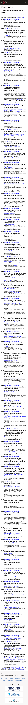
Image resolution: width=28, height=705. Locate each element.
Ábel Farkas (7, 303)
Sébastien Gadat (8, 474)
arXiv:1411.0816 (7, 40)
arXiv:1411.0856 (7, 231)
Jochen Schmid (8, 250)
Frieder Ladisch (13, 516)
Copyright (24, 678)
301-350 (5, 16)
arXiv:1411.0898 (7, 499)
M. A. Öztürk (13, 638)
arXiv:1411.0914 (7, 570)
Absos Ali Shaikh (8, 125)
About (2, 678)
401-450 (12, 16)
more (21, 17)
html (15, 19)
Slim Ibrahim (15, 594)
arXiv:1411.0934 (7, 635)
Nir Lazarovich (16, 533)
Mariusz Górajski (17, 406)
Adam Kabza (12, 542)
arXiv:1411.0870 (7, 331)
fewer (18, 17)
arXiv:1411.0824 (7, 52)
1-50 (12, 15)
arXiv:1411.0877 (7, 370)
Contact (11, 678)
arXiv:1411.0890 (7, 456)
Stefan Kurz (17, 92)
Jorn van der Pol (17, 648)
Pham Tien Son (20, 277)
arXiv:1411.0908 (7, 550)
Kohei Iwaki (7, 360)
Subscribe (17, 678)
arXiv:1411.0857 (7, 242)
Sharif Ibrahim (7, 416)
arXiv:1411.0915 (7, 581)
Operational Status (19, 680)
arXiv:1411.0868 (7, 317)
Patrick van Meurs (8, 336)
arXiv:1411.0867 (7, 298)
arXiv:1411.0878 (7, 385)
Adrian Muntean (17, 336)
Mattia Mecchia (15, 576)
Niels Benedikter (8, 134)
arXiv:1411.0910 (7, 559)
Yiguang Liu (7, 35)
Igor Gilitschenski (16, 183)
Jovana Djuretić (8, 200)
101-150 (15, 15)
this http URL (19, 99)
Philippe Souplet (8, 436)
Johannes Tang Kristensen (18, 378)
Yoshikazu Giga (8, 594)
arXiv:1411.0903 (7, 539)
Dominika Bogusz (8, 406)
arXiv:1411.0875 (7, 352)
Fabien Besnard (13, 391)
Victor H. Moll (19, 542)
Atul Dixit (6, 542)
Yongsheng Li (7, 463)
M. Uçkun (18, 638)
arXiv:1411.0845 (7, 141)
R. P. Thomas (17, 486)
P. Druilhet (12, 288)
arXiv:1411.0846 (7, 151)
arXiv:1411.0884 (7, 428)
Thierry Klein (16, 474)
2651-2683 (18, 16)
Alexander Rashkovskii (9, 213)
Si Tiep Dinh (7, 277)
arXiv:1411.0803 (7, 19)
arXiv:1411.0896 (7, 481)
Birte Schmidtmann (8, 321)
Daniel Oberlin (7, 586)
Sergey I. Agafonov (8, 346)
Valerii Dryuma (7, 629)
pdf (12, 19)
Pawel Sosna (14, 57)
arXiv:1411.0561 (12, 451)
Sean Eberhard (8, 167)
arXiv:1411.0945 (7, 653)
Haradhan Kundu (17, 125)
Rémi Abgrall (17, 321)
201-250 (22, 15)
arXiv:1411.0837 (7, 85)
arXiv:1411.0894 (7, 466)
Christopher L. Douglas (16, 657)
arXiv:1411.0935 (7, 641)
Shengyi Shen (22, 594)
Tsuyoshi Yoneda (8, 596)
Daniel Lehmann (17, 565)
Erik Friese (6, 516)
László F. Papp (16, 607)
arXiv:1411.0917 (7, 589)
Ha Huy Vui (13, 277)
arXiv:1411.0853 (7, 208)
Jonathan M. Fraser (15, 303)
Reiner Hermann (8, 70)
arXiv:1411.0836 (7, 62)
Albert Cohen (13, 109)
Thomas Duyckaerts (16, 157)
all (23, 17)
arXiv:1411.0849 (7, 177)
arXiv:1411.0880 (7, 400)
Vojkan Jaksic (16, 134)
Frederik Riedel (15, 48)
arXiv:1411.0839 (7, 104)
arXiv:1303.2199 (7, 280)
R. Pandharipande (8, 486)
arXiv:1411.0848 (7, 162)
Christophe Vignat (8, 544)
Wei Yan (21, 463)
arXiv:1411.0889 (7, 441)
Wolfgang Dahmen (21, 109)
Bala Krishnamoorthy (16, 416)
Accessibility (10, 680)
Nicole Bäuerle (7, 183)
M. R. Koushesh (8, 553)
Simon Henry (7, 504)
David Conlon (7, 238)
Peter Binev (7, 109)
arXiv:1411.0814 (7, 28)
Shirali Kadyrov (7, 24)
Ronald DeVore (8, 110)
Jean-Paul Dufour (8, 565)
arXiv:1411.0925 (7, 613)
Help (6, 678)
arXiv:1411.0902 (7, 527)
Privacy (3, 680)
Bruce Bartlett (7, 657)
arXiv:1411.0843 (7, 129)
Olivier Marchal (13, 360)
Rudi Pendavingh (8, 648)
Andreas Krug (7, 57)
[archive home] (4, 2)
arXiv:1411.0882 (7, 411)
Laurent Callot (7, 378)
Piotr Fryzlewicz (8, 261)
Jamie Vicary (23, 659)
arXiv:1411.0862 (7, 284)
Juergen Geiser (8, 48)
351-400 (8, 16)
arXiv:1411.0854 (7, 219)
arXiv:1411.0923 (7, 600)
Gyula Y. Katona (8, 607)
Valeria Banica (7, 157)
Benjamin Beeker (8, 533)
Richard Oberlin (15, 586)
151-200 (18, 15)
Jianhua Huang (15, 463)
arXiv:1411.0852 (7, 193)
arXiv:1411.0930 (7, 624)
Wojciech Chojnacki (9, 224)
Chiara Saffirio (11, 135)
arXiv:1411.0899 (7, 511)
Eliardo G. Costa (8, 619)
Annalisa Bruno (8, 576)
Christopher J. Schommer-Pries (11, 659)
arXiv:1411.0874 (7, 341)
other (17, 19)
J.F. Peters (6, 638)
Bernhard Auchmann (9, 92)
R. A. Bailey (7, 288)
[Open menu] (25, 2)
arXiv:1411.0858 (7, 256)
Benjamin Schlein (19, 135)
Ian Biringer (7, 448)
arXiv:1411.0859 (7, 271)
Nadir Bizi (6, 391)
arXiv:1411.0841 (7, 120)
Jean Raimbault (14, 448)
